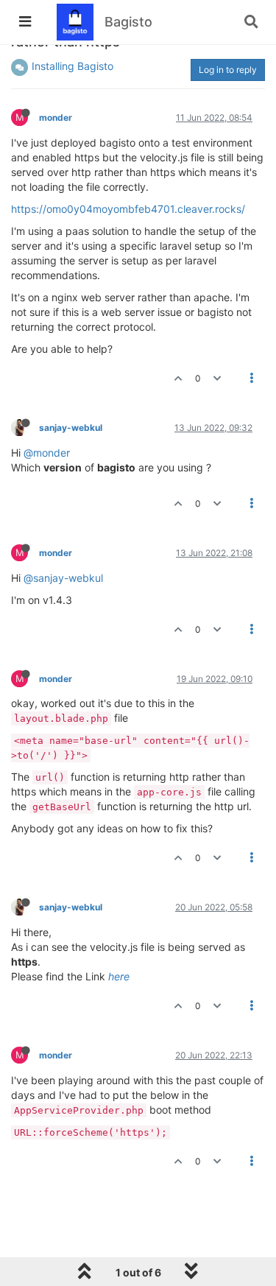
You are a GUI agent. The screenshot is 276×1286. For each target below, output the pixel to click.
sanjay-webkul (70, 427)
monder (55, 117)
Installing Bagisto (72, 66)
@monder (47, 452)
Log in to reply (228, 69)
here (119, 976)
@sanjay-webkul (63, 578)
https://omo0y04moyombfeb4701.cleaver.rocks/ (128, 209)
